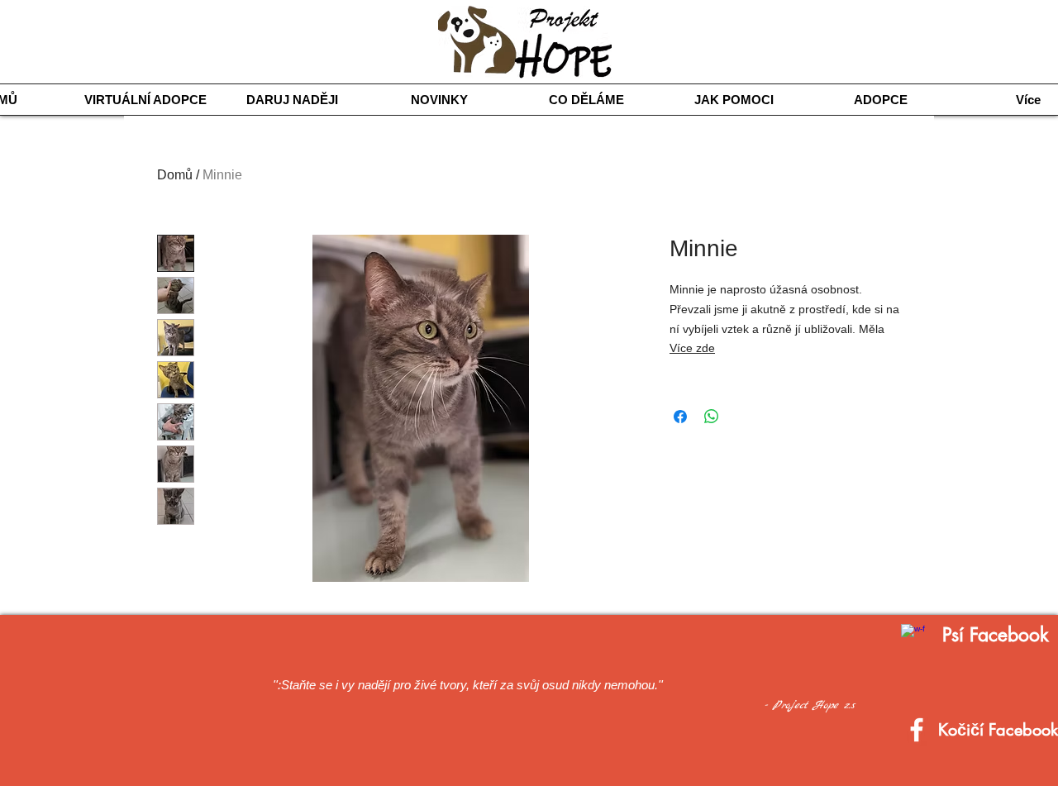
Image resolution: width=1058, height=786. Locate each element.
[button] (586, 99)
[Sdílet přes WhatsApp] (712, 416)
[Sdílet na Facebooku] (680, 416)
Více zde (692, 348)
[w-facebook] (913, 636)
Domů (175, 175)
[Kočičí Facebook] (916, 730)
